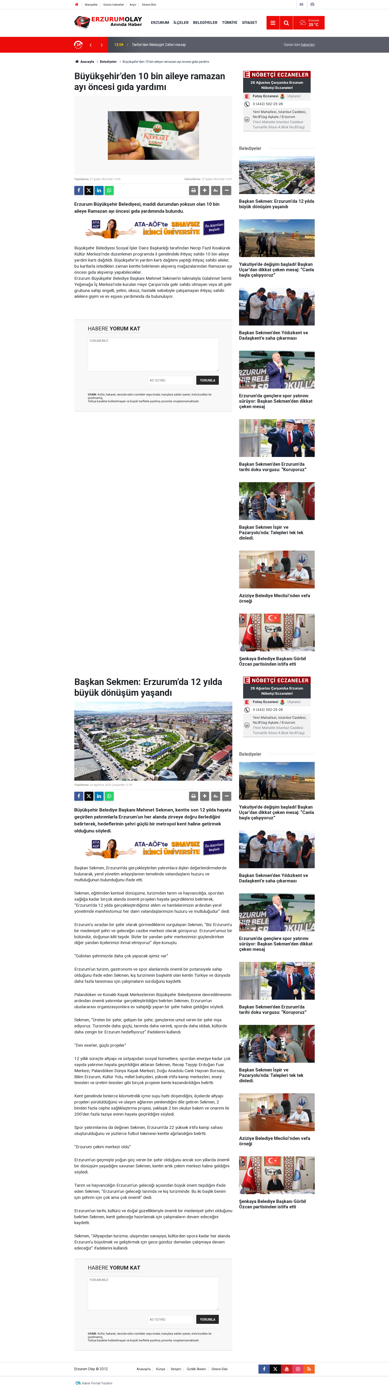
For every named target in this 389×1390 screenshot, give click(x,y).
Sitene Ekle (149, 4)
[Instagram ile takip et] (297, 1369)
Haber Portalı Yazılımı (97, 1383)
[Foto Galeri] (312, 4)
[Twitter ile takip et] (275, 1369)
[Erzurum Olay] (108, 22)
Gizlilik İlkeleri (196, 1369)
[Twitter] (88, 190)
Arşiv (133, 4)
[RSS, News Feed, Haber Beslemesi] (309, 1369)
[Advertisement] (53, 120)
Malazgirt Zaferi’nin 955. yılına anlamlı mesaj (166, 45)
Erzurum (160, 22)
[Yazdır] (193, 190)
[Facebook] (78, 190)
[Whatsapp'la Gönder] (109, 190)
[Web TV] (301, 4)
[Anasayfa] (76, 4)
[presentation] (90, 44)
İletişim (176, 1369)
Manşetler (91, 4)
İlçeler (181, 22)
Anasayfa (87, 61)
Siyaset (249, 22)
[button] (204, 190)
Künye (160, 1369)
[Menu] (273, 23)
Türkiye (229, 22)
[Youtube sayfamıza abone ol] (286, 1369)
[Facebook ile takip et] (264, 1369)
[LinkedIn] (99, 190)
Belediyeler (205, 22)
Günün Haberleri (113, 4)
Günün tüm (299, 45)
